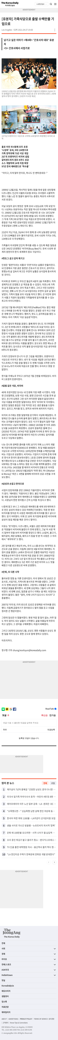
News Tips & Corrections (19, 1022)
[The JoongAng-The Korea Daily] (12, 933)
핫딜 (3, 980)
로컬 (53, 783)
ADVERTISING (13, 1019)
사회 (3, 948)
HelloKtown (7, 975)
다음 (54, 862)
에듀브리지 (6, 991)
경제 (3, 953)
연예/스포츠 (6, 964)
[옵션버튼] (54, 30)
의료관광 (5, 1006)
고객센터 (5, 1022)
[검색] (51, 4)
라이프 (4, 959)
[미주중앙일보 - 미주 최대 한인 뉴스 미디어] (10, 4)
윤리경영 (51, 1019)
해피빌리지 (6, 1012)
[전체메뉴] (55, 4)
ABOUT (4, 1019)
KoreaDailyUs (8, 985)
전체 (45, 783)
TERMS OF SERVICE (41, 1019)
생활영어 (5, 996)
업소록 (4, 1001)
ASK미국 (5, 969)
